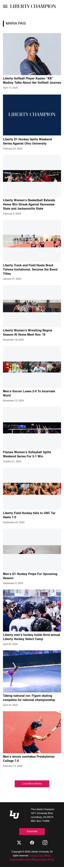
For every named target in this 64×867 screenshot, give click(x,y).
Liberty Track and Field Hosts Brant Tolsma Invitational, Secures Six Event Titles (30, 269)
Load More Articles (32, 784)
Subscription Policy (44, 859)
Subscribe (32, 831)
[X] (19, 842)
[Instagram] (45, 842)
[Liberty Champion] (33, 6)
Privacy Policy (37, 856)
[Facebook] (32, 842)
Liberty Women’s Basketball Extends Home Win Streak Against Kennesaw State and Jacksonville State (29, 204)
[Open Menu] (5, 6)
